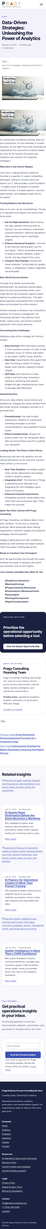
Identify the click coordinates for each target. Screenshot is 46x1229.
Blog (3, 721)
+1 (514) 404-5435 (11, 1207)
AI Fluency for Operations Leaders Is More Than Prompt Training (21, 883)
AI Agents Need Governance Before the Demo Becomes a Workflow (22, 815)
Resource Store (9, 1162)
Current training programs (14, 1170)
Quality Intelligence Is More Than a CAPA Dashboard (22, 952)
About (5, 1125)
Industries (6, 1138)
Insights (5, 1142)
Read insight (10, 839)
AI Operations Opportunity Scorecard (19, 1158)
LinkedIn (6, 1211)
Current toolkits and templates (16, 1166)
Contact (5, 1146)
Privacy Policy (8, 1183)
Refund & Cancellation (12, 1191)
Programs (6, 1134)
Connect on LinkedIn (12, 709)
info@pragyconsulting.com (14, 1203)
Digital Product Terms (12, 1187)
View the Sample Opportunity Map (23, 646)
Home (4, 61)
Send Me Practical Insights (23, 1055)
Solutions (6, 1130)
